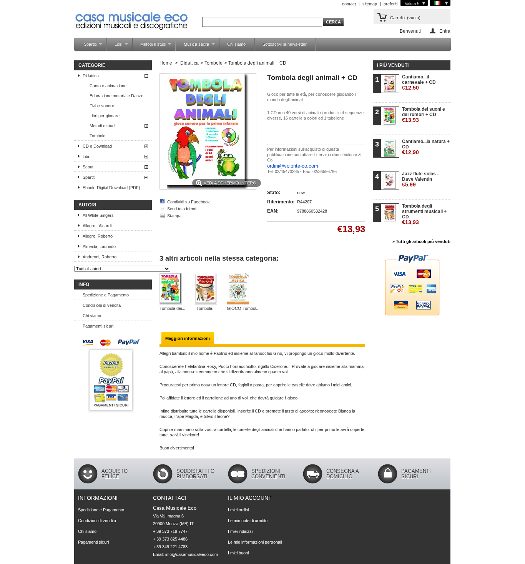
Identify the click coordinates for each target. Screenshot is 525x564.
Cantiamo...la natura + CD (426, 147)
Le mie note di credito (247, 520)
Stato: (273, 192)
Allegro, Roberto (98, 236)
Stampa (174, 215)
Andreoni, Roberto (99, 257)
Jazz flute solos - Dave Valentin (420, 179)
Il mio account (250, 498)
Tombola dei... (172, 308)
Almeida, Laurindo (99, 246)
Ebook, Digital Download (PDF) (111, 187)
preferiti (390, 4)
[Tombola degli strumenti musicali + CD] (206, 289)
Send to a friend (181, 208)
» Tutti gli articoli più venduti (421, 241)
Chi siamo (236, 44)
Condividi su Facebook (188, 202)
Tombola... (206, 308)
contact (349, 4)
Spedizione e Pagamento (106, 295)
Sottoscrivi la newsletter (284, 44)
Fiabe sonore (102, 105)
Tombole (97, 135)
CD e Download (97, 146)
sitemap (369, 4)
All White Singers (98, 215)
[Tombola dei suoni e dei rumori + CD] (172, 289)
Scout (88, 167)
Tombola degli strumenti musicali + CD (424, 214)
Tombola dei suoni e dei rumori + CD (423, 114)
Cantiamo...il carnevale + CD (419, 82)
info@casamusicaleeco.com (191, 554)
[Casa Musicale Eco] (131, 16)
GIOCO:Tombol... (243, 308)
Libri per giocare (105, 115)
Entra (444, 30)
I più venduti (393, 65)
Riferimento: (280, 202)
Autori (87, 205)
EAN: (273, 211)
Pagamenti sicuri (98, 326)
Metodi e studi (149, 46)
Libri (114, 46)
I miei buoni (238, 553)
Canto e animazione (108, 85)
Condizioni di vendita (102, 305)
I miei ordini (238, 509)
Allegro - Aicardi (97, 225)
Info (83, 284)
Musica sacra (192, 46)
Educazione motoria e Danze (116, 95)
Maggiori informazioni (187, 338)
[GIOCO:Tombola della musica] (243, 289)
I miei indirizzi (240, 531)
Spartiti (86, 46)
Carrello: (398, 17)
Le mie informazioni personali (255, 542)
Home (165, 63)
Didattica (91, 75)
